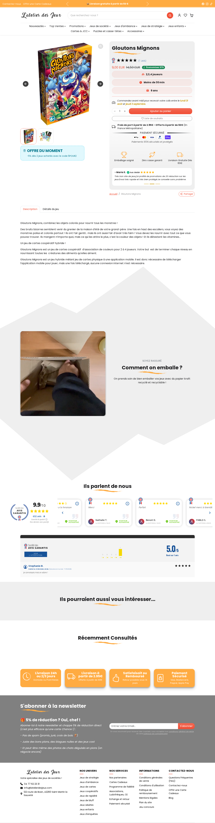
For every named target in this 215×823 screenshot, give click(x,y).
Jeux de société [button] (99, 26)
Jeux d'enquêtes (89, 814)
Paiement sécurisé (119, 803)
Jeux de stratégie (89, 777)
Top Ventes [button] (56, 26)
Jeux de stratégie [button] (151, 26)
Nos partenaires (118, 777)
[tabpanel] (107, 240)
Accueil (113, 194)
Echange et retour (119, 799)
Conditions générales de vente (150, 779)
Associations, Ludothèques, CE (118, 793)
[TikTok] (211, 4)
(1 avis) (142, 60)
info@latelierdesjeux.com (38, 787)
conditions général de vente (181, 731)
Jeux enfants (87, 809)
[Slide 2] (152, 184)
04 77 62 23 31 (32, 783)
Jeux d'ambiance (89, 782)
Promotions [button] (76, 26)
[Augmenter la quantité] (125, 111)
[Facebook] (203, 4)
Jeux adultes (86, 805)
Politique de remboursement (148, 791)
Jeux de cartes (88, 786)
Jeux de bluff (87, 800)
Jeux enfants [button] (176, 26)
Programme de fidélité (121, 786)
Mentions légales (148, 797)
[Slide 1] (146, 184)
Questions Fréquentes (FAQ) (181, 779)
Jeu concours (146, 807)
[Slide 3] (157, 184)
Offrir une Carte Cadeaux (37, 3)
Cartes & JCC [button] (79, 31)
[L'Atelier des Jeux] (41, 15)
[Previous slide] (20, 615)
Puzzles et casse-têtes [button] (107, 31)
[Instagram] (207, 4)
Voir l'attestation (35, 554)
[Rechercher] (170, 15)
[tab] (30, 209)
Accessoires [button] (134, 31)
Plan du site (145, 802)
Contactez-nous (12, 3)
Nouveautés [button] (36, 26)
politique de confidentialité (155, 733)
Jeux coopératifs (89, 791)
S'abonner (186, 726)
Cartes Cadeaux (118, 782)
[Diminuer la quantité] (115, 111)
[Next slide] (100, 84)
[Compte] (179, 15)
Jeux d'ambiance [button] (124, 26)
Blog (171, 797)
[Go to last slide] (25, 84)
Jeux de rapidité (88, 795)
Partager (188, 194)
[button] (185, 15)
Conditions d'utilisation (151, 785)
